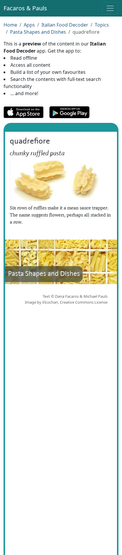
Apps (29, 25)
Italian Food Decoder (64, 25)
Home (10, 25)
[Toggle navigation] (110, 8)
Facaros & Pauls (25, 8)
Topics (102, 25)
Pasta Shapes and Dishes (38, 32)
